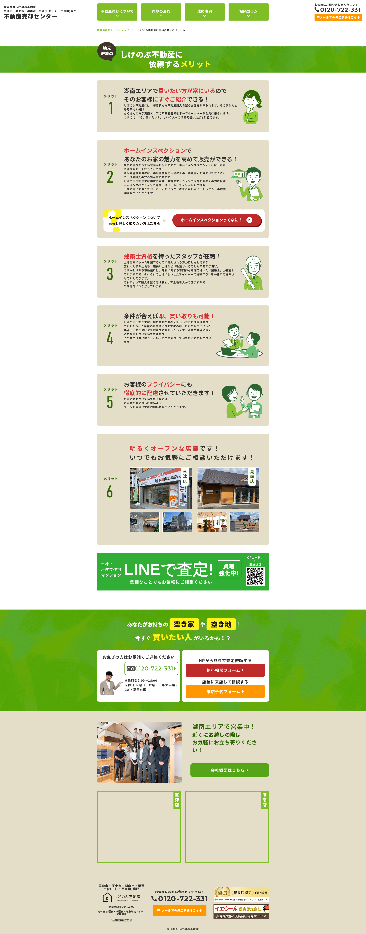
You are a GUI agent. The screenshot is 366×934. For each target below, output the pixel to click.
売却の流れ (161, 11)
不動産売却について (117, 11)
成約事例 (204, 11)
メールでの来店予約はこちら (340, 17)
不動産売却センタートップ (113, 30)
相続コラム (248, 11)
